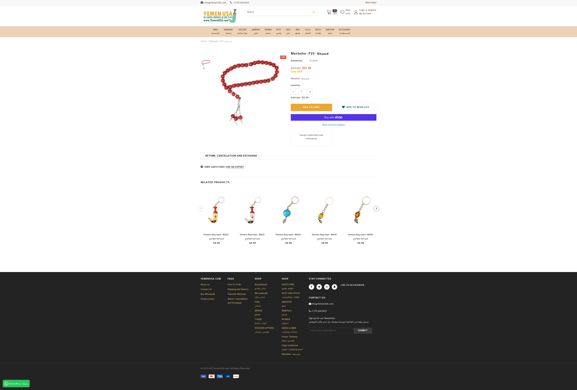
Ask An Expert (235, 167)
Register (372, 10)
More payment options (333, 125)
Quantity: (296, 86)
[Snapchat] (334, 287)
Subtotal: (296, 98)
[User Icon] (356, 12)
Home (204, 42)
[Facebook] (311, 287)
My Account (365, 14)
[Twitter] (319, 287)
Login (362, 10)
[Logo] (220, 16)
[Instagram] (327, 287)
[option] (250, 92)
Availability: (297, 61)
